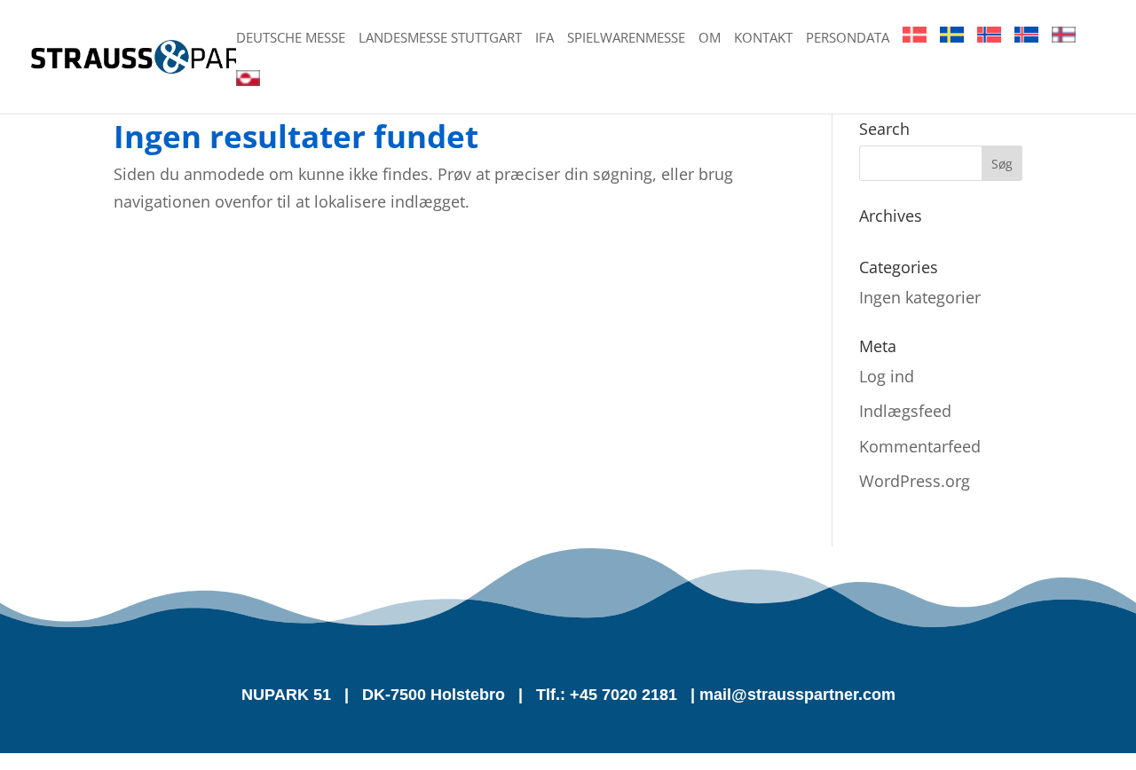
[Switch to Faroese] (1064, 48)
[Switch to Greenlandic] (248, 92)
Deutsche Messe (290, 38)
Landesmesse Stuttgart (440, 38)
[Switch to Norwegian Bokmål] (989, 48)
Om (709, 38)
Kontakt (763, 38)
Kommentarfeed (920, 446)
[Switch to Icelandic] (1026, 48)
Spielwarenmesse (626, 38)
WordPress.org (914, 480)
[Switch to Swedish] (952, 48)
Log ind (886, 376)
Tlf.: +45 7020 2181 (606, 694)
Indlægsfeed (905, 410)
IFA (544, 38)
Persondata (847, 38)
